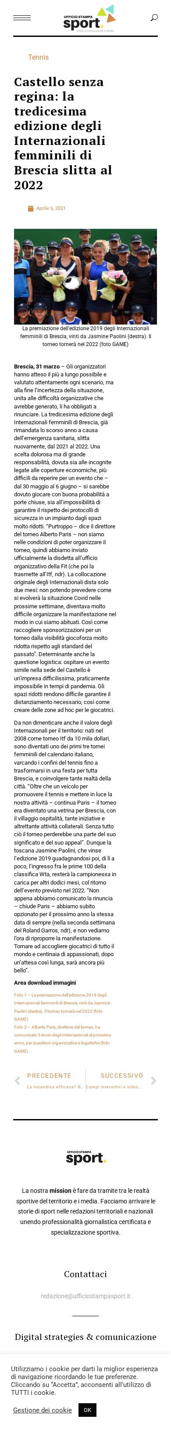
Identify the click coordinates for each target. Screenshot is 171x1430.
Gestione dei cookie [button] (42, 1410)
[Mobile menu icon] (22, 17)
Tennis (38, 57)
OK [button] (87, 1410)
